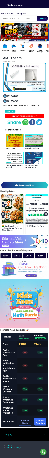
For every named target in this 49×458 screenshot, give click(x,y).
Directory (10, 111)
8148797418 (12, 101)
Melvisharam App (15, 5)
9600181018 (12, 96)
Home (9, 445)
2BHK (17, 255)
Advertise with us (25, 185)
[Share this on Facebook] (32, 125)
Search (43, 18)
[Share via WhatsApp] (25, 125)
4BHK (40, 255)
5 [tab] (28, 42)
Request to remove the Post (24, 116)
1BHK (5, 255)
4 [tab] (27, 42)
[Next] (46, 214)
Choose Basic (25, 421)
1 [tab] (23, 42)
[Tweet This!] (39, 125)
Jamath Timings (13, 447)
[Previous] (3, 214)
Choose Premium (40, 421)
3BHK (29, 255)
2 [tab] (24, 42)
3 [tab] (26, 42)
